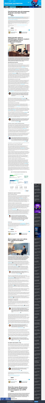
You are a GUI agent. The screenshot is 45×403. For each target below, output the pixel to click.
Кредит (9, 194)
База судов (16, 8)
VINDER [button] (13, 285)
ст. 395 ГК (15, 110)
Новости (35, 184)
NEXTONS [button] (18, 266)
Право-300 (6, 8)
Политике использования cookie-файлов (10, 402)
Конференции (9, 8)
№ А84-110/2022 (26, 163)
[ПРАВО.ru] (7, 6)
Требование (9, 158)
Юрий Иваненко (14, 109)
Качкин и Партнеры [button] (24, 98)
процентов (12, 102)
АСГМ (22, 66)
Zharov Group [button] (21, 96)
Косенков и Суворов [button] (10, 262)
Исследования (20, 8)
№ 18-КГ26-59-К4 (21, 198)
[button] (11, 15)
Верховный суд (17, 69)
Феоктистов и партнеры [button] (14, 209)
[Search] (33, 8)
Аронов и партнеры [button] (18, 121)
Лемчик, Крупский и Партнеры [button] (11, 277)
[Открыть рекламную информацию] (40, 212)
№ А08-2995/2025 (24, 128)
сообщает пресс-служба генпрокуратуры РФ (13, 19)
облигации (12, 63)
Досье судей (13, 8)
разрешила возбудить (22, 223)
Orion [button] (23, 305)
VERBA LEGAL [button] (11, 297)
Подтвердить (36, 401)
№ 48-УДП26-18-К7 (14, 208)
